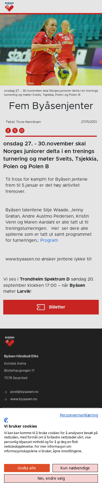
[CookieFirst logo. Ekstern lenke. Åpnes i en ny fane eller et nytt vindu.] (6, 420)
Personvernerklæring (79, 415)
